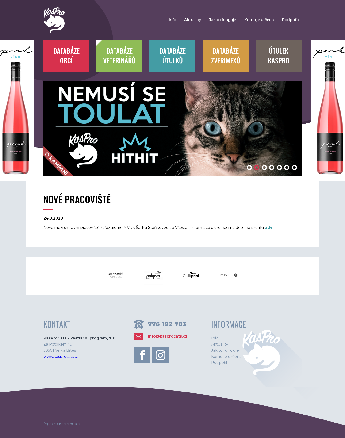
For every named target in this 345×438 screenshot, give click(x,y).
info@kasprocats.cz (168, 336)
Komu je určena (259, 20)
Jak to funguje (222, 20)
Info (172, 20)
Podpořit (290, 20)
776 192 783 (167, 324)
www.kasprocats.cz (61, 356)
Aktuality (192, 20)
